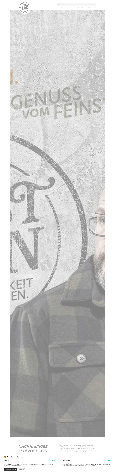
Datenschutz (21, 469)
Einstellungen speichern (10, 469)
